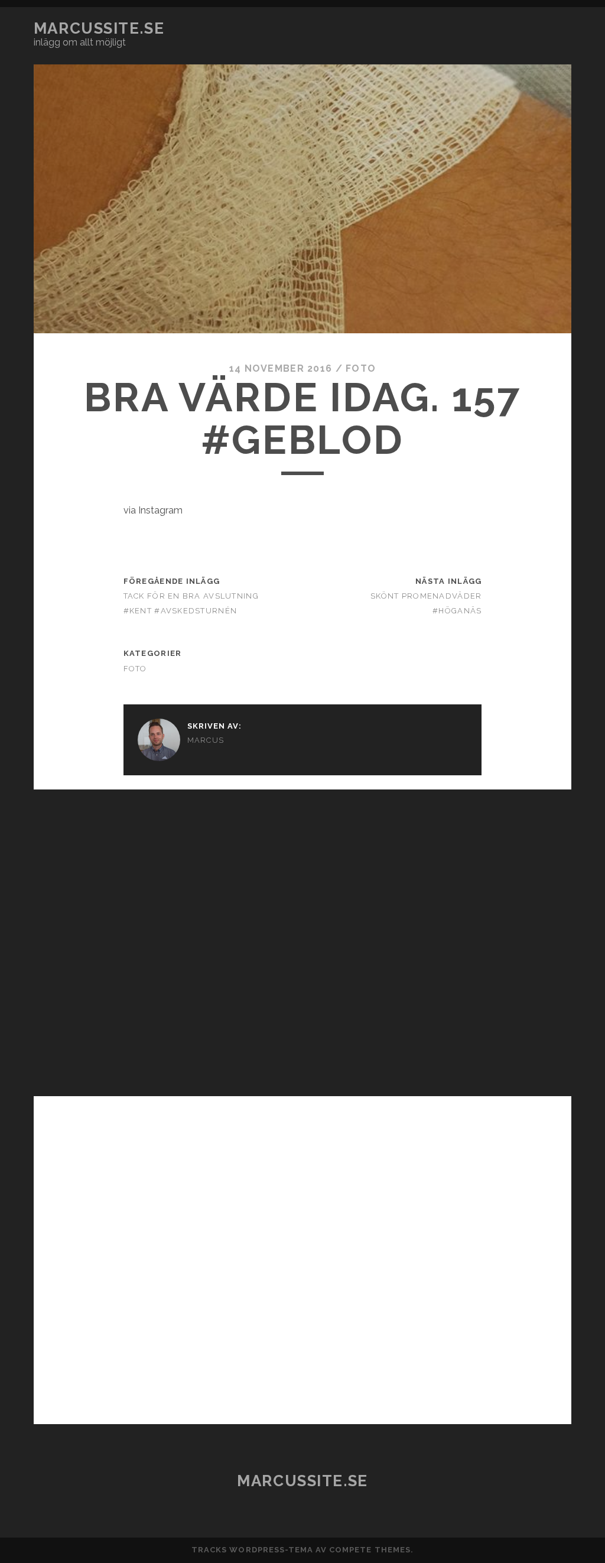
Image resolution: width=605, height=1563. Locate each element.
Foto (361, 368)
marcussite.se (99, 28)
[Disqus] (302, 937)
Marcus (206, 740)
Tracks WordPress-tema (252, 1549)
